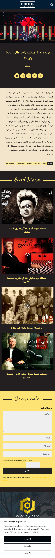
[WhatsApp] (28, 75)
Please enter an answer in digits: (14, 460)
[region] (27, 538)
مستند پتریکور (10, 163)
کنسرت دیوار (21, 163)
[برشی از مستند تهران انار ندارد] (27, 305)
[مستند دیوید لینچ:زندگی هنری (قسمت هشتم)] (27, 206)
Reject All (27, 553)
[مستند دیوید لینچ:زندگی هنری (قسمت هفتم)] (27, 256)
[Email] (22, 75)
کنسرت (29, 163)
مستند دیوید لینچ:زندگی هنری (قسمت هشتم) (26, 230)
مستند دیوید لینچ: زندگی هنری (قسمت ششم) (26, 376)
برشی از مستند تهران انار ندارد (26, 328)
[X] (34, 75)
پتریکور (27, 66)
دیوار (44, 163)
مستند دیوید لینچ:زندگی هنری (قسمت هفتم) (26, 280)
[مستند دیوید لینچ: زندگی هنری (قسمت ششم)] (27, 351)
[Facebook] (40, 75)
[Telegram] (16, 75)
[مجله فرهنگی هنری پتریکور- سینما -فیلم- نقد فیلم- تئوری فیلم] (27, 507)
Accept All (27, 539)
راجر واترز (37, 163)
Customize (27, 546)
